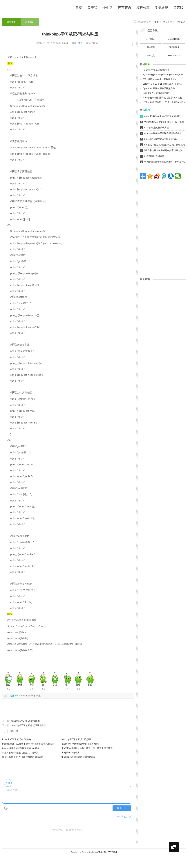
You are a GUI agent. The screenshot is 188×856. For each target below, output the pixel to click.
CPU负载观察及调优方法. (156, 127)
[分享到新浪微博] (157, 176)
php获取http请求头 (70, 752)
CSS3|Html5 (174, 39)
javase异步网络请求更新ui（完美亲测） (80, 744)
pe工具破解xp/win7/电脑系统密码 (160, 139)
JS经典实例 (174, 47)
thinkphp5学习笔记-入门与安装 (76, 739)
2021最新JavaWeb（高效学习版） (160, 79)
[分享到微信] (178, 176)
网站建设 (151, 47)
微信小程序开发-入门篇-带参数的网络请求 (22, 757)
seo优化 (151, 55)
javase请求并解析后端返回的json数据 (20, 748)
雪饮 (80, 43)
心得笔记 (180, 22)
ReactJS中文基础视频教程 (156, 70)
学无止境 (167, 22)
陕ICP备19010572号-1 (106, 852)
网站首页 (11, 22)
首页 (156, 22)
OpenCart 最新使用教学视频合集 (159, 88)
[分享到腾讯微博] (164, 176)
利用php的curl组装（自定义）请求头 (20, 752)
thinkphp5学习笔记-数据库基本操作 (28, 725)
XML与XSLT (174, 55)
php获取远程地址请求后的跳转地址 (78, 757)
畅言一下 (122, 808)
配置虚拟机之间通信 (154, 156)
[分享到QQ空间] (150, 176)
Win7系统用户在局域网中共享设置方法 (163, 150)
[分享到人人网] (171, 176)
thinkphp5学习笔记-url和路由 (25, 721)
